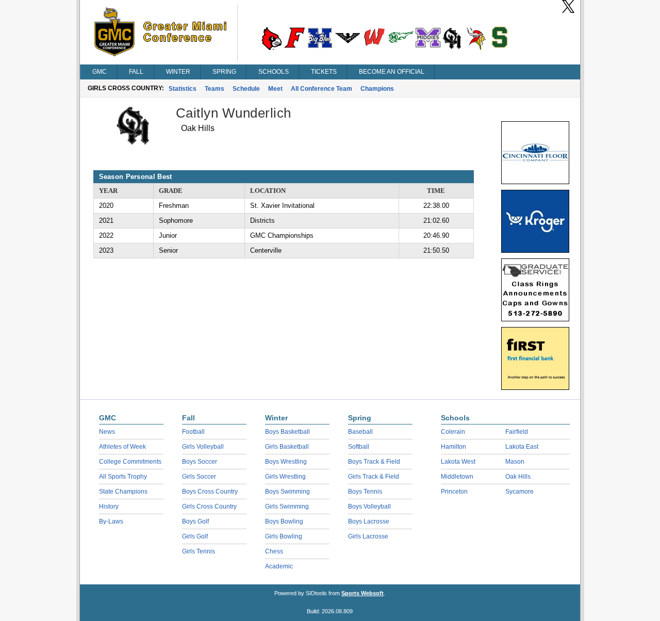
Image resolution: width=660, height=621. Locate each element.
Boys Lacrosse (368, 521)
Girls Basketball (287, 446)
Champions (377, 88)
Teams (214, 88)
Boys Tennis (365, 491)
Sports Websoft (362, 593)
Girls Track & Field (373, 476)
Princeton (454, 491)
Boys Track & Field (374, 461)
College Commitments (130, 461)
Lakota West (458, 461)
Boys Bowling (284, 521)
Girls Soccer (199, 476)
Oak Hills (518, 476)
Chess (274, 551)
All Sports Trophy (123, 476)
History (109, 506)
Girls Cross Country (209, 506)
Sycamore (519, 491)
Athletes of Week (122, 446)
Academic (279, 566)
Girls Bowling (283, 536)
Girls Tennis (198, 551)
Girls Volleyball (203, 446)
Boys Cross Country (210, 491)
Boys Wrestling (286, 461)
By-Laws (111, 521)
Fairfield (516, 431)
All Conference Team (321, 88)
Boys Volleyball (369, 506)
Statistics (182, 88)
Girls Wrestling (285, 476)
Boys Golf (195, 521)
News (107, 431)
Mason (514, 461)
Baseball (360, 431)
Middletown (457, 476)
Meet (275, 88)
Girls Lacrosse (368, 536)
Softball (358, 446)
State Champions (123, 491)
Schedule (246, 88)
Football (193, 431)
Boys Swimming (287, 491)
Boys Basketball (287, 431)
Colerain (453, 431)
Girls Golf (195, 536)
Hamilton (453, 446)
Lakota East (521, 446)
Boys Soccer (199, 461)
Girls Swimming (287, 506)
